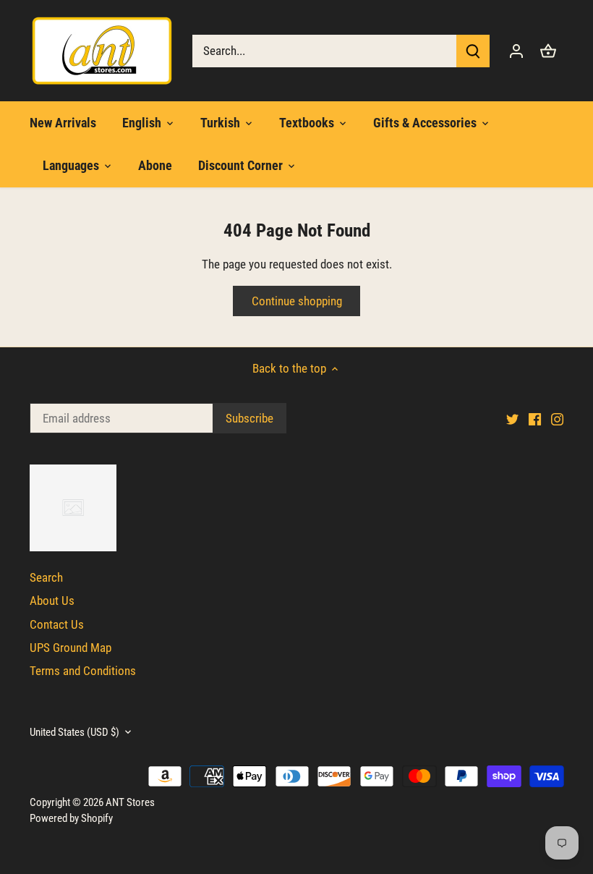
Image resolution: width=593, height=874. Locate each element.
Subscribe (492, 751)
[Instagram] (470, 801)
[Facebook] (447, 801)
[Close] (544, 606)
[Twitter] (425, 801)
